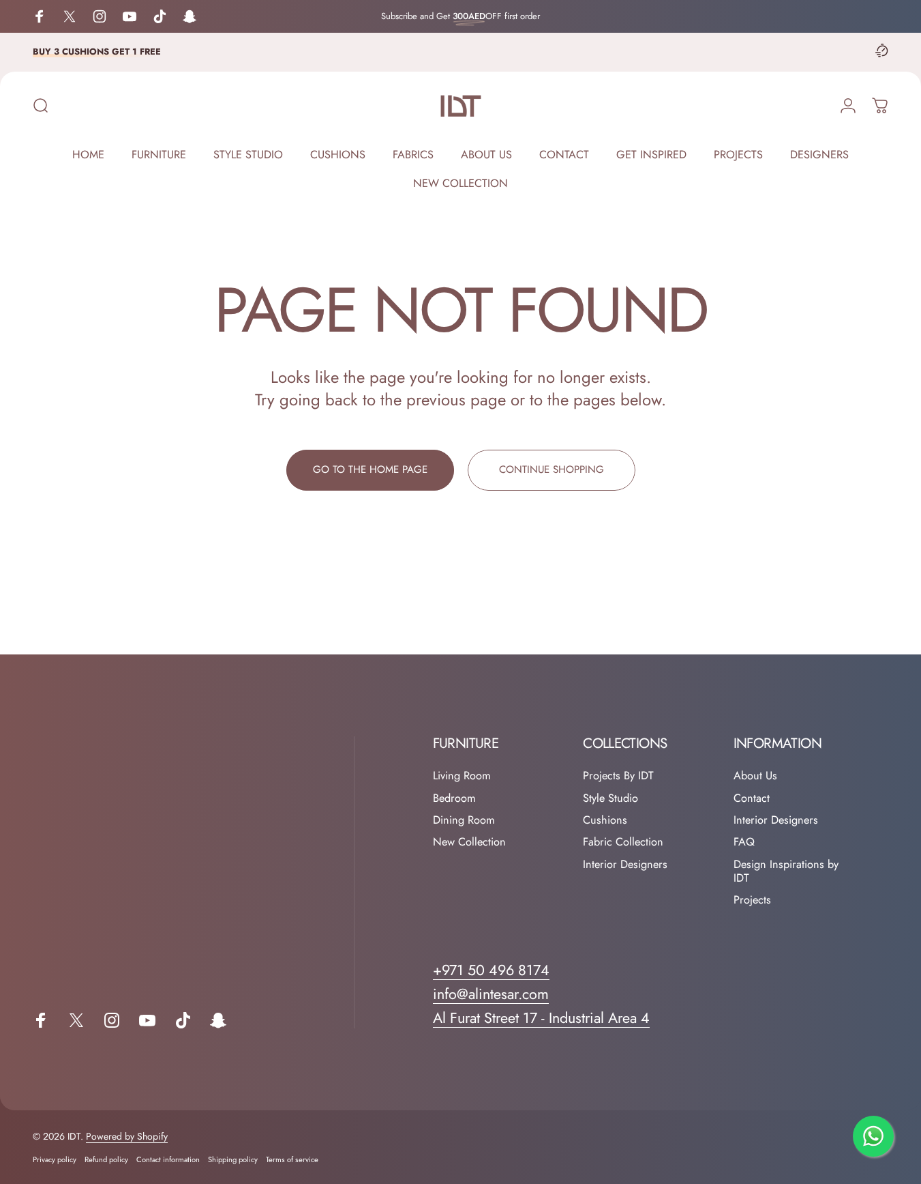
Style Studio (610, 798)
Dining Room (464, 820)
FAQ (744, 842)
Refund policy (106, 1159)
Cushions (605, 820)
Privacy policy (54, 1159)
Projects (752, 900)
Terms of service (292, 1159)
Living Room (462, 776)
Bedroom (454, 798)
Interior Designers (625, 864)
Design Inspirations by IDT (786, 872)
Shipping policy (233, 1159)
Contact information (168, 1159)
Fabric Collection (623, 842)
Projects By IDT (618, 776)
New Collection (469, 842)
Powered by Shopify (127, 1136)
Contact (752, 798)
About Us (755, 776)
